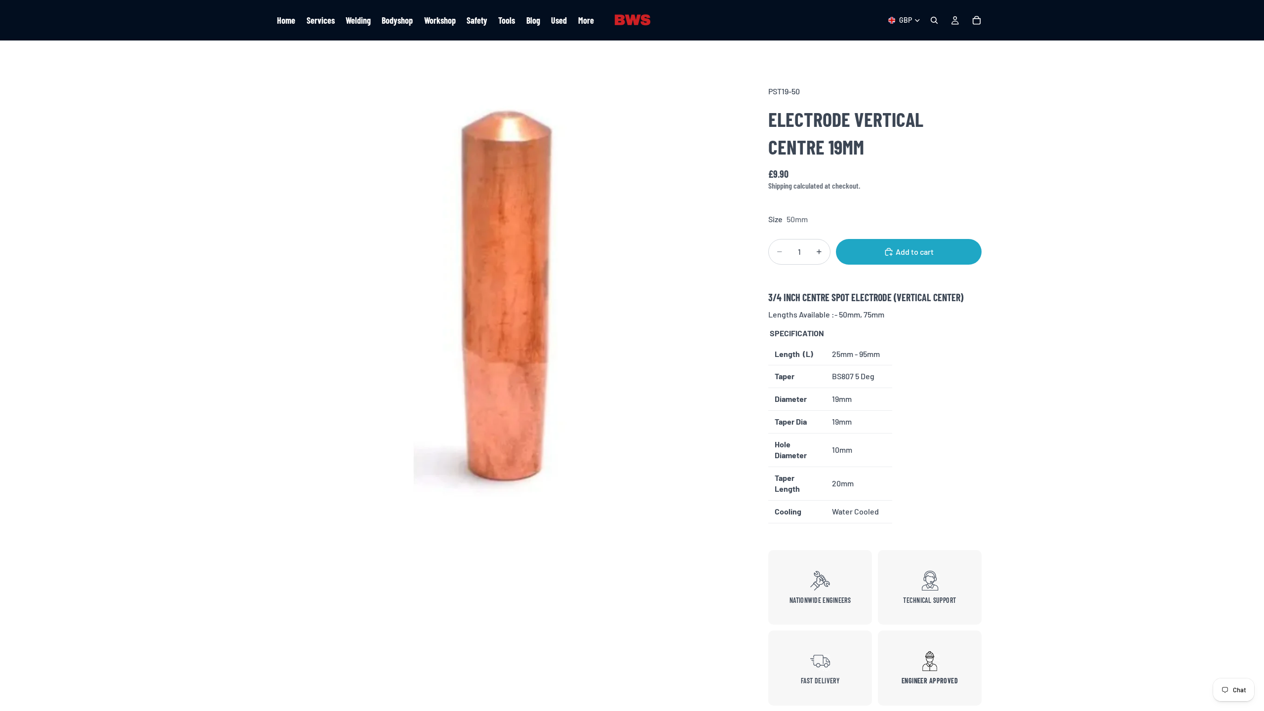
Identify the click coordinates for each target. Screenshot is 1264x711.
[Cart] (977, 20)
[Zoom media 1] (507, 301)
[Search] (934, 20)
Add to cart (915, 251)
